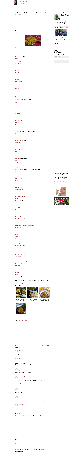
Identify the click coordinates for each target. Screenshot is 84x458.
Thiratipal (17, 135)
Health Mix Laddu (18, 187)
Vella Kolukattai (18, 131)
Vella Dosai (17, 162)
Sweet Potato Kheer (19, 155)
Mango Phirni (17, 126)
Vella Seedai (17, 133)
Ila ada (16, 65)
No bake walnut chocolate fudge (21, 211)
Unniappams (17, 122)
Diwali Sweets (23, 320)
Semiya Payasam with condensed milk (22, 243)
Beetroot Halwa (18, 88)
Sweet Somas (18, 171)
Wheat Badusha (18, 267)
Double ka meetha (18, 81)
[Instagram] (60, 39)
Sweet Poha (17, 160)
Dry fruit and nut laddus (19, 124)
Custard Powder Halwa (19, 209)
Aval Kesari (17, 236)
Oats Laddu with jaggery (19, 189)
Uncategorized (27, 320)
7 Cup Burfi (17, 102)
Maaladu (17, 198)
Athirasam (17, 110)
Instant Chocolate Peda (19, 216)
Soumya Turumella (22, 376)
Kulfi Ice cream (18, 77)
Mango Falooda (18, 229)
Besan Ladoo (17, 96)
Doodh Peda (17, 214)
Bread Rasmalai (18, 265)
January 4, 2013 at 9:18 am (22, 359)
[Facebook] (56, 39)
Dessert (20, 320)
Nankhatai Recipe (18, 252)
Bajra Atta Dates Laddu (19, 223)
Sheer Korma (17, 158)
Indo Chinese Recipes (57, 52)
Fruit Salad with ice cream (20, 245)
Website (17, 443)
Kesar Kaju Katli (18, 144)
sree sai (20, 368)
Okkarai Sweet (18, 107)
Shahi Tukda (17, 207)
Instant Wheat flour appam (20, 196)
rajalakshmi (21, 350)
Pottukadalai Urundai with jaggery (21, 225)
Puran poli (17, 70)
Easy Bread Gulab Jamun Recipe (21, 147)
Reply (16, 356)
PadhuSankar (21, 404)
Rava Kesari (17, 74)
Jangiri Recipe (17, 113)
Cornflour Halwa (18, 205)
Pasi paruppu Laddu (19, 140)
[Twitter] (58, 39)
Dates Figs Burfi (18, 185)
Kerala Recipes (56, 43)
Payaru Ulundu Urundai (19, 173)
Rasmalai (17, 138)
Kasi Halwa (17, 254)
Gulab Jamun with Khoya (19, 149)
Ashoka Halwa (18, 256)
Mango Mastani (18, 231)
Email (16, 439)
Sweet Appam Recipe (19, 115)
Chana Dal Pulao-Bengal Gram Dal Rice (61, 176)
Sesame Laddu (18, 182)
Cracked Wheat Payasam (20, 191)
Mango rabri (17, 79)
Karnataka (55, 50)
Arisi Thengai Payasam (19, 247)
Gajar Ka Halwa (18, 169)
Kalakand (17, 272)
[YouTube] (62, 39)
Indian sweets (21, 321)
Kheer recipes (18, 56)
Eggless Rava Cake (19, 263)
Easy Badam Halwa (19, 93)
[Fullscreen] (67, 204)
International (56, 51)
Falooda (16, 234)
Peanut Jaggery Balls (19, 153)
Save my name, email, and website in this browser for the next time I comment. (30, 449)
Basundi (16, 274)
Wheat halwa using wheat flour (21, 99)
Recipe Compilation (25, 321)
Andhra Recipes (56, 45)
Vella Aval (17, 180)
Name (16, 434)
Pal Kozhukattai (18, 129)
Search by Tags (61, 58)
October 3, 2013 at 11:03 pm (22, 378)
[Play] (55, 204)
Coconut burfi (17, 83)
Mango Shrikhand (18, 120)
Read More (66, 25)
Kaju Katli (17, 72)
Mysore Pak (17, 105)
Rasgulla (16, 58)
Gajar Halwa (17, 54)
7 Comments (28, 14)
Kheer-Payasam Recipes (30, 276)
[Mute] (65, 204)
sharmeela (20, 358)
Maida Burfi (17, 176)
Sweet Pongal (18, 63)
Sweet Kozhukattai (19, 61)
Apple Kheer (17, 258)
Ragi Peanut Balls (18, 200)
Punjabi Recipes (56, 44)
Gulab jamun (17, 47)
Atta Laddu (17, 261)
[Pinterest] (64, 39)
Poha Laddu (17, 151)
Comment (17, 417)
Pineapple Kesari (18, 167)
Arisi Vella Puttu (18, 164)
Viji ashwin (21, 388)
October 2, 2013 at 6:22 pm (22, 370)
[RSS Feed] (66, 39)
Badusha (17, 68)
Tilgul (16, 49)
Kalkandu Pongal (18, 220)
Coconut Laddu (18, 142)
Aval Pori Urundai (18, 178)
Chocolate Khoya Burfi (19, 218)
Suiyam (16, 238)
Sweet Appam (18, 240)
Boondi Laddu (17, 51)
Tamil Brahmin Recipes (57, 49)
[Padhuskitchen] (21, 5)
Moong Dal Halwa (18, 249)
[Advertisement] (53, 2)
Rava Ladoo (17, 85)
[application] (61, 201)
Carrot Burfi (17, 202)
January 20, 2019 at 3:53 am (23, 390)
